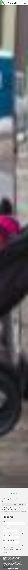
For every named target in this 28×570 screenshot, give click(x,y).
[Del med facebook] (15, 504)
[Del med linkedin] (17, 504)
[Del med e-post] (25, 504)
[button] (25, 2)
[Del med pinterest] (20, 504)
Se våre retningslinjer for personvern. (12, 565)
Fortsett (13, 568)
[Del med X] (22, 504)
